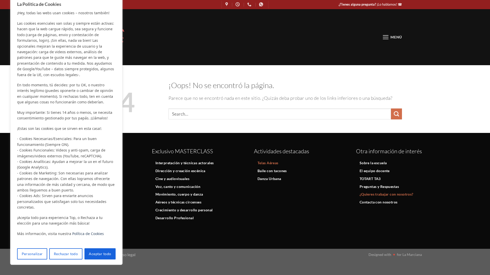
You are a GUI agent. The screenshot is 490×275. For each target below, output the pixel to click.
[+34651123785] (261, 4)
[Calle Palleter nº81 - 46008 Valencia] (227, 4)
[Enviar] (396, 113)
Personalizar (32, 254)
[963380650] (250, 4)
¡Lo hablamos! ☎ (370, 4)
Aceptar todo (100, 254)
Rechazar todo (66, 254)
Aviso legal (126, 254)
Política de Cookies (88, 233)
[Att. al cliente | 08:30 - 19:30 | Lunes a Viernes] (238, 4)
